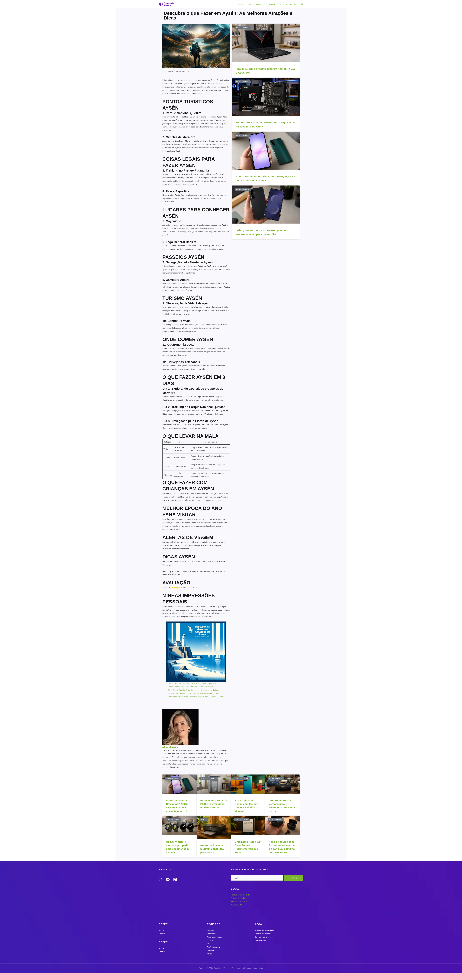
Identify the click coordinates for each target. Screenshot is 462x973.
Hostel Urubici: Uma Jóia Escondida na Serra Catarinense (191, 686)
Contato (293, 4)
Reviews (210, 930)
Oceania (210, 950)
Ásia (208, 943)
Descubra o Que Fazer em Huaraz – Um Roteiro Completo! (192, 683)
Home (240, 4)
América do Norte (214, 937)
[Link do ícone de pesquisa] (302, 4)
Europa (210, 940)
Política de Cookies (239, 898)
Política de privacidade (240, 895)
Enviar (293, 878)
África (209, 954)
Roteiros (283, 4)
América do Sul (213, 933)
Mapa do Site (236, 905)
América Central (213, 947)
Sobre (161, 930)
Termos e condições (239, 901)
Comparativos (270, 4)
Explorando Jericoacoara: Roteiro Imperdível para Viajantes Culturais (196, 696)
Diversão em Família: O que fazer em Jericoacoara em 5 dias (193, 690)
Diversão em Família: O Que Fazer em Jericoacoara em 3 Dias (193, 693)
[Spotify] (168, 879)
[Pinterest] (175, 879)
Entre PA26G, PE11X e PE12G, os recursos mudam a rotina (213, 804)
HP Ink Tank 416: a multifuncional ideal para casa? (212, 849)
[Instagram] (160, 879)
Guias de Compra (254, 4)
